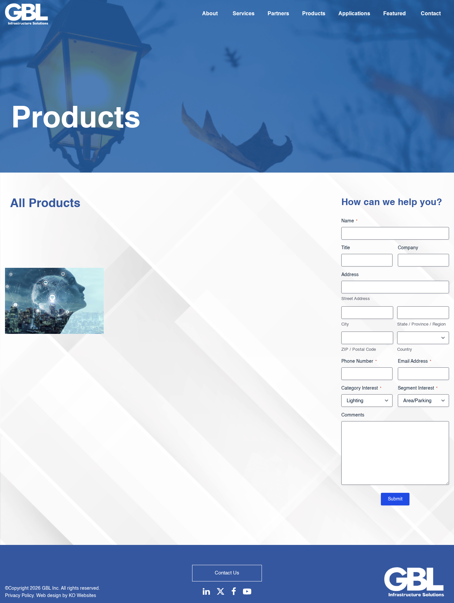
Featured (394, 14)
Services (244, 14)
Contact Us (227, 572)
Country (404, 349)
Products (313, 14)
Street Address (355, 299)
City (345, 324)
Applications (354, 14)
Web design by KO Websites (66, 595)
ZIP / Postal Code (358, 349)
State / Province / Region (421, 324)
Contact (431, 14)
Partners (278, 14)
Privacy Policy (19, 595)
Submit (395, 499)
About (210, 14)
